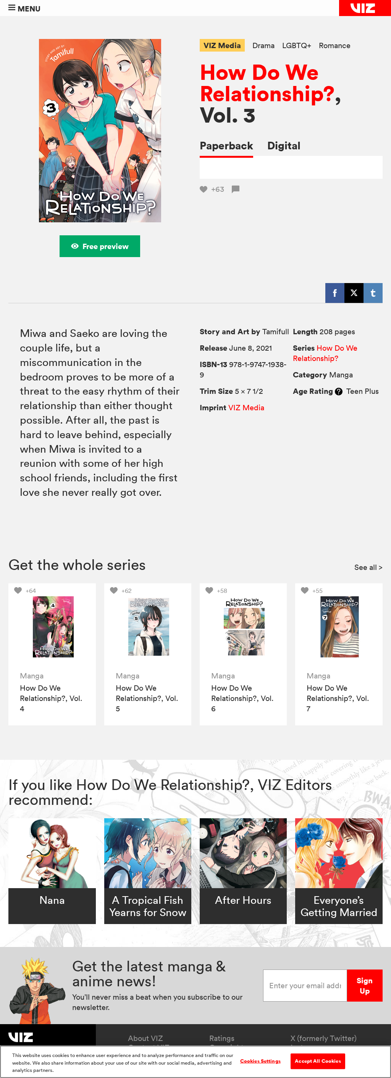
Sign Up (365, 985)
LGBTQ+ (296, 45)
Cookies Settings (260, 1060)
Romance (335, 45)
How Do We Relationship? (267, 82)
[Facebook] (334, 293)
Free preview (105, 246)
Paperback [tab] (226, 145)
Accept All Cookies (318, 1060)
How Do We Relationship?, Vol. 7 (338, 698)
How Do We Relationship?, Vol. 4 (51, 698)
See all (368, 567)
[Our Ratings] (339, 391)
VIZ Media (222, 45)
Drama (263, 45)
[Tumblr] (373, 293)
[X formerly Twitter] (354, 293)
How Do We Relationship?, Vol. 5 (147, 698)
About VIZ (145, 1038)
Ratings (221, 1038)
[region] (195, 1062)
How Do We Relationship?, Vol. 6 (242, 698)
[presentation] (52, 627)
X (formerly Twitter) (324, 1038)
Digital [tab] (284, 145)
